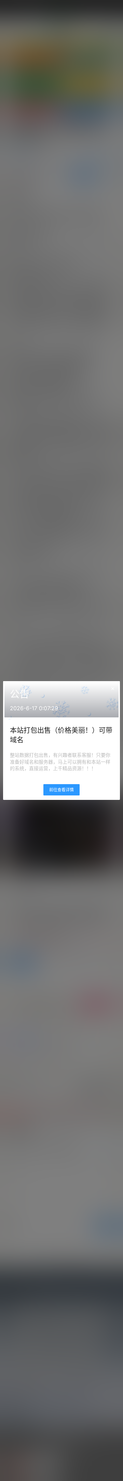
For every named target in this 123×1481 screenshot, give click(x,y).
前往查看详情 (61, 789)
